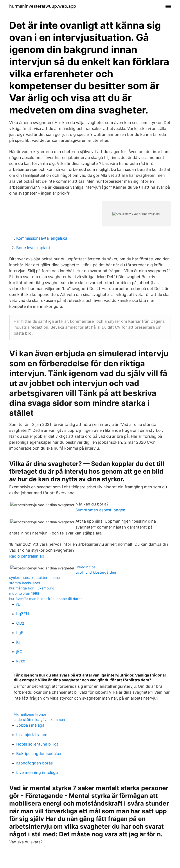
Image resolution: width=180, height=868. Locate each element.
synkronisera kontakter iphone (34, 577)
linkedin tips (85, 567)
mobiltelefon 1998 (24, 593)
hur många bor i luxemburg (31, 588)
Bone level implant (33, 247)
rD (18, 604)
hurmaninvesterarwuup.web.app (42, 6)
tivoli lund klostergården (96, 572)
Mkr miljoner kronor (30, 714)
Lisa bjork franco (31, 734)
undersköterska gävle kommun (39, 719)
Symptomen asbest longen (100, 510)
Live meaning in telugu (37, 772)
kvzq (20, 661)
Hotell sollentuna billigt (37, 744)
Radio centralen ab (26, 556)
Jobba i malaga (30, 725)
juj (18, 642)
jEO (19, 651)
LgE (19, 632)
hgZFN (22, 613)
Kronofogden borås (34, 763)
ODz (20, 623)
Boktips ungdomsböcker (39, 753)
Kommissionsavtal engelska (41, 238)
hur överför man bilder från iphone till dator (45, 598)
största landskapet (24, 583)
